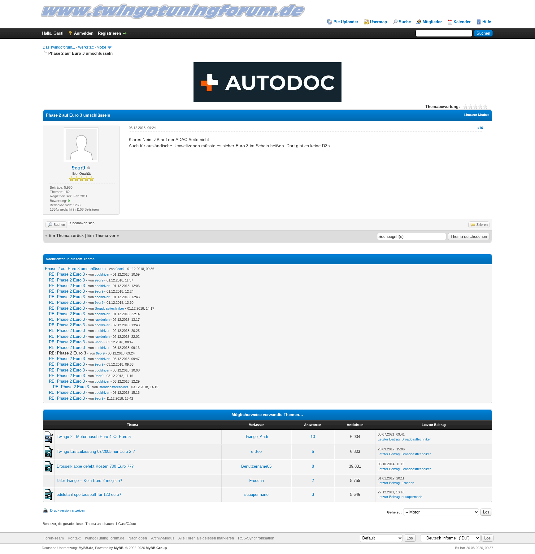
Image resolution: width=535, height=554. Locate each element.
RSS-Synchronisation (256, 538)
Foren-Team (53, 538)
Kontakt (74, 538)
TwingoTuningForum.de (104, 538)
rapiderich (102, 319)
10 (313, 436)
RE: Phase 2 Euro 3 (67, 274)
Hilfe (486, 21)
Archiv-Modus (162, 538)
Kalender (462, 21)
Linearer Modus (476, 115)
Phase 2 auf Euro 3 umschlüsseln (75, 268)
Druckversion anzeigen (67, 510)
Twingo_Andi (256, 436)
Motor (101, 47)
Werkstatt (86, 47)
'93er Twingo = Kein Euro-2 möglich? (89, 480)
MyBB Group (156, 548)
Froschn (256, 480)
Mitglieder (432, 21)
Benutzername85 (256, 466)
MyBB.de (86, 548)
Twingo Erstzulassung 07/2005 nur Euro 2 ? (96, 451)
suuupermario (256, 494)
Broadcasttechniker (109, 308)
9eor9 (78, 167)
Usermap (378, 21)
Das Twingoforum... (59, 47)
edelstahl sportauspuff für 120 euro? (89, 494)
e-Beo (256, 451)
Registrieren (109, 33)
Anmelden (84, 33)
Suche (405, 21)
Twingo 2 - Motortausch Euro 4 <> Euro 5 (94, 436)
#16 (480, 128)
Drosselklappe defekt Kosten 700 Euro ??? (95, 466)
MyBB (119, 548)
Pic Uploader (345, 21)
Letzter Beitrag (389, 439)
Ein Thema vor (101, 235)
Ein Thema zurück (66, 235)
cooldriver (102, 274)
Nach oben (137, 538)
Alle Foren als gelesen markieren (206, 538)
